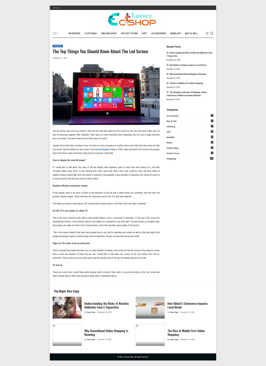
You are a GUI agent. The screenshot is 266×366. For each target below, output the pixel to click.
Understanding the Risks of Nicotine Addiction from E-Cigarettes (106, 305)
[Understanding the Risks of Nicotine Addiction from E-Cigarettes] (67, 307)
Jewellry (171, 137)
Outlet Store (173, 153)
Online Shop (172, 148)
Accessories (173, 115)
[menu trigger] (57, 33)
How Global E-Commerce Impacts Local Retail (188, 65)
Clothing (171, 126)
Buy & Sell (171, 121)
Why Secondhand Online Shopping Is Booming (188, 74)
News (169, 142)
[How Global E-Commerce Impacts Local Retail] (150, 307)
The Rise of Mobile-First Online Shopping (186, 83)
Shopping (57, 46)
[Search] (211, 33)
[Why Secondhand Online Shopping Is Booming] (67, 335)
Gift (169, 131)
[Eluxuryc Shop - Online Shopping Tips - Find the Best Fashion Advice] (133, 19)
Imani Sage (91, 312)
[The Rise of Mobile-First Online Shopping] (150, 335)
